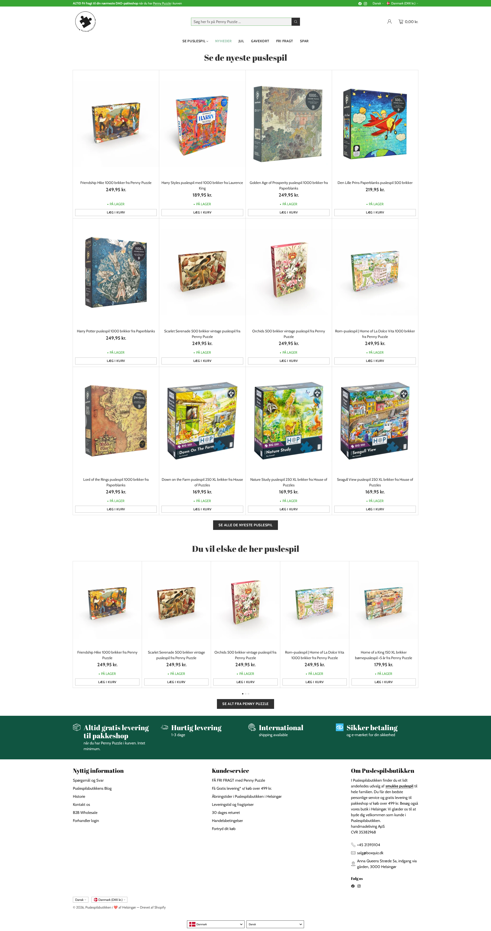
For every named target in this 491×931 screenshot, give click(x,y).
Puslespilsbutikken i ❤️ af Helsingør (110, 907)
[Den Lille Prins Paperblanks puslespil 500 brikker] (375, 124)
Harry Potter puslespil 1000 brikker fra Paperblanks (116, 331)
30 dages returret (226, 812)
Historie (79, 796)
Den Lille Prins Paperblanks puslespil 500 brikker (375, 182)
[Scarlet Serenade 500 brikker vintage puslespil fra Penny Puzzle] (202, 272)
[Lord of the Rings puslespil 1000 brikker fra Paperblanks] (116, 421)
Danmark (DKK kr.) (403, 3)
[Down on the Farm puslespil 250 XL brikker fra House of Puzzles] (202, 421)
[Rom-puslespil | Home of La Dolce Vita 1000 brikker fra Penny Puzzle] (375, 272)
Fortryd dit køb (224, 828)
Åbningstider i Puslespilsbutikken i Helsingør (247, 796)
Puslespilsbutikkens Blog (92, 788)
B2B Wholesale (85, 812)
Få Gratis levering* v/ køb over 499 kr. (242, 788)
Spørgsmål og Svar (88, 780)
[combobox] (216, 924)
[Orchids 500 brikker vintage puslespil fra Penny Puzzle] (289, 272)
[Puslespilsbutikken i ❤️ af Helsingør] (85, 22)
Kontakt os (81, 804)
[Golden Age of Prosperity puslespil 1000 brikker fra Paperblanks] (289, 124)
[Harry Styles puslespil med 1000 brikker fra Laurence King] (202, 124)
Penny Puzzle (162, 3)
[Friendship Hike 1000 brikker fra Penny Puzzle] (116, 124)
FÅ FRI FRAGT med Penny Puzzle (238, 780)
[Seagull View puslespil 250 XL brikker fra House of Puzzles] (375, 421)
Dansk (377, 3)
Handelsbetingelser (227, 820)
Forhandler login (86, 820)
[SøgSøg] (296, 22)
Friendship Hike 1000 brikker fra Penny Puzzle (116, 182)
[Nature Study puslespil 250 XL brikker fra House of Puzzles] (289, 421)
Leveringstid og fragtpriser (233, 804)
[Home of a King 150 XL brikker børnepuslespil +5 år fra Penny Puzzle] (383, 604)
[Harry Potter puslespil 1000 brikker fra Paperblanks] (116, 272)
